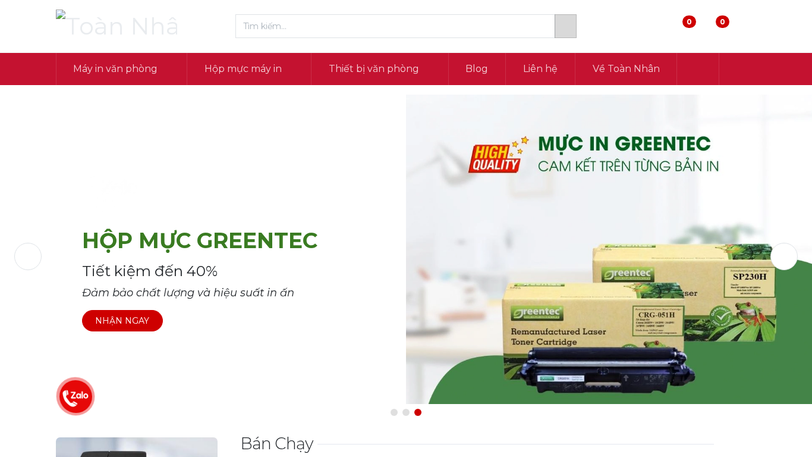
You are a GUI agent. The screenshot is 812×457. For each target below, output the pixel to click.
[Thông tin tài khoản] (746, 26)
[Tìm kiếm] (566, 26)
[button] (698, 69)
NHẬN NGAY (122, 320)
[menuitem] (477, 69)
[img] (46, 256)
